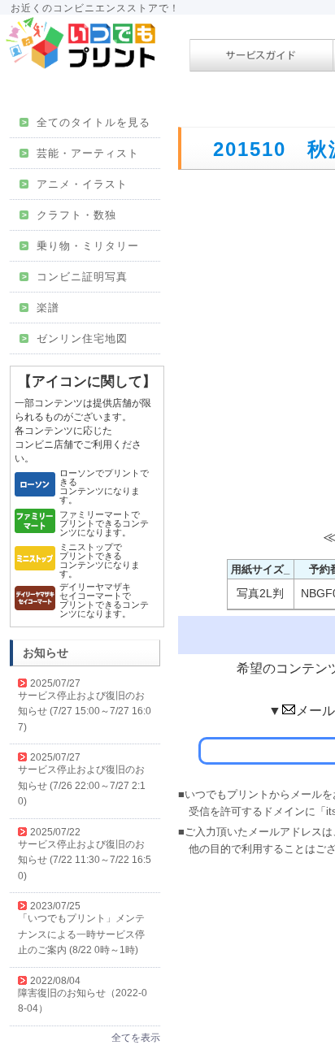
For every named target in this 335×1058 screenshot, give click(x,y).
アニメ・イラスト (75, 184)
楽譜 (40, 307)
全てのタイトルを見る (86, 122)
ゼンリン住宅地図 (75, 338)
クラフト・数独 (69, 215)
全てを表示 (135, 1037)
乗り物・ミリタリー (80, 246)
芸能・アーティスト (80, 153)
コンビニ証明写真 (75, 277)
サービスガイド (261, 55)
